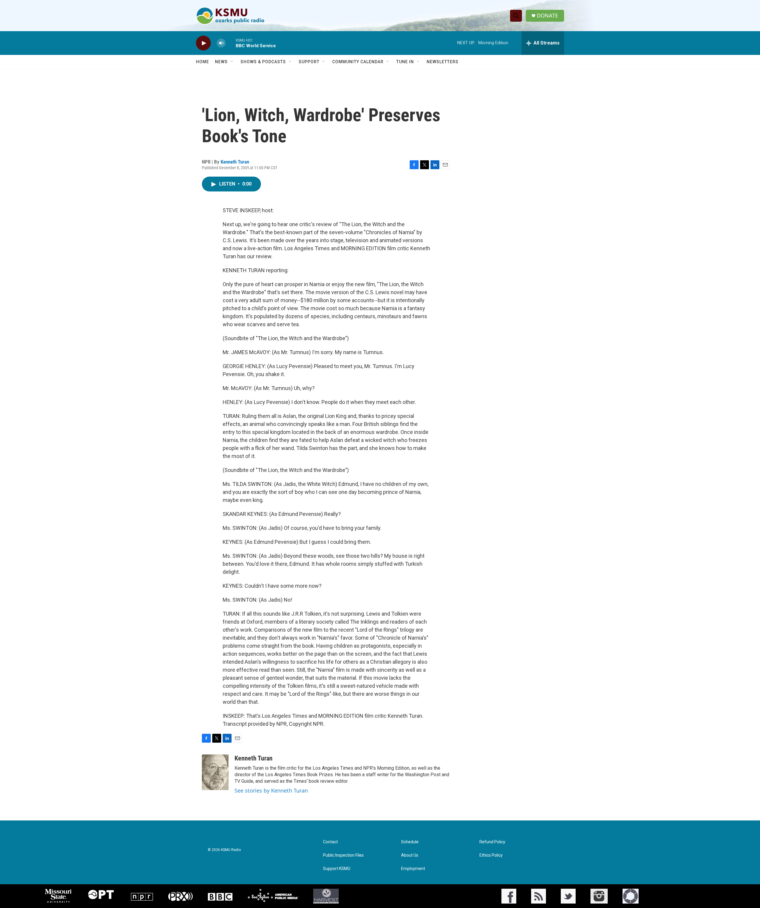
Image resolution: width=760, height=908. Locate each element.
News (221, 61)
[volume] (221, 43)
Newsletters (442, 61)
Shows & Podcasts (263, 61)
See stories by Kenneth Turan (271, 790)
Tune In (405, 61)
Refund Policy (492, 842)
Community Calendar (358, 61)
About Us (409, 855)
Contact (330, 842)
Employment (413, 868)
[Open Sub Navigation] (232, 61)
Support (309, 61)
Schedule (410, 842)
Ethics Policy (491, 855)
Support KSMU (336, 868)
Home (202, 61)
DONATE (547, 15)
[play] (203, 43)
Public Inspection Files (343, 855)
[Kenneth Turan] (215, 772)
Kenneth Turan (235, 162)
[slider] (231, 43)
